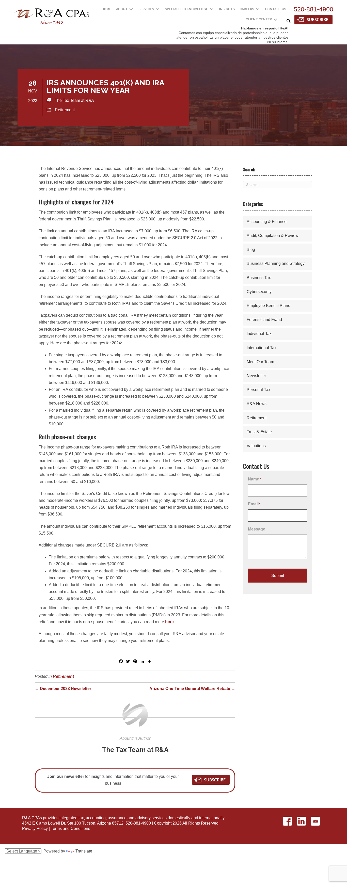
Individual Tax (259, 333)
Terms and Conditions (70, 828)
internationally (211, 818)
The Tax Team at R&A (135, 749)
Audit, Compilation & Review (272, 235)
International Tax (261, 348)
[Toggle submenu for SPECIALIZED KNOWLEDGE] (212, 9)
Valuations (256, 446)
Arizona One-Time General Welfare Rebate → (192, 688)
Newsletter (256, 376)
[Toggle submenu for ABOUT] (131, 9)
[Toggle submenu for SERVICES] (157, 9)
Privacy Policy (35, 828)
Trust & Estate (259, 432)
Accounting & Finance (267, 221)
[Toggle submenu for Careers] (258, 9)
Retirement (65, 110)
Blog (251, 249)
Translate (83, 851)
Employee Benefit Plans (268, 305)
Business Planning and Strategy (276, 263)
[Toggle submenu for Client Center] (275, 19)
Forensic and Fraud (264, 319)
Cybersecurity (259, 291)
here (169, 622)
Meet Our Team (260, 362)
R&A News (256, 403)
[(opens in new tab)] (313, 19)
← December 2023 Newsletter (63, 688)
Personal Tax (258, 390)
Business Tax (259, 278)
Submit (277, 575)
